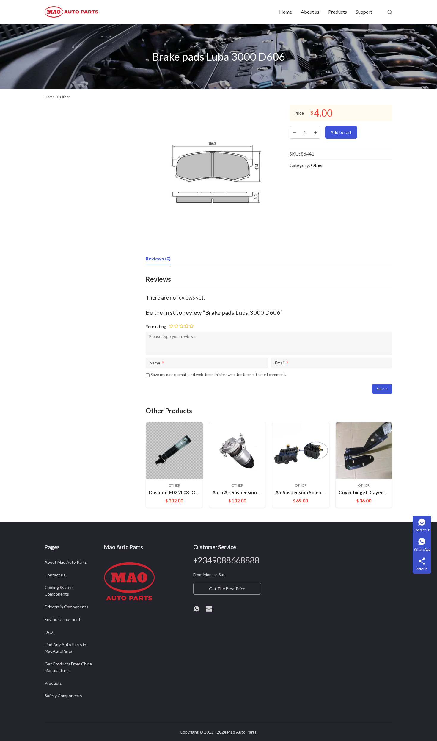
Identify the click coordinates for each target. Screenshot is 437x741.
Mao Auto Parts (242, 731)
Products (337, 12)
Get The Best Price (227, 588)
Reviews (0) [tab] (158, 258)
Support (364, 12)
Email (281, 362)
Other (317, 165)
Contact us (55, 574)
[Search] (389, 12)
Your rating (156, 326)
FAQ (49, 632)
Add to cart (341, 132)
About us (310, 12)
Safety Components (63, 695)
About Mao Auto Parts (66, 562)
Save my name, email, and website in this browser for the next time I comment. (218, 374)
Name (157, 362)
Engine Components (64, 619)
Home (285, 12)
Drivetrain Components (66, 606)
